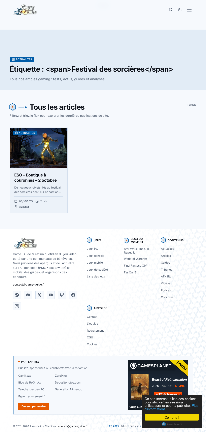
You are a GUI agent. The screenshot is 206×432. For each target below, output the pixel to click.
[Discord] (28, 295)
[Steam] (17, 295)
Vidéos (165, 283)
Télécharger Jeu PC (31, 389)
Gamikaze (24, 375)
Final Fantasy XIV (135, 265)
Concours (167, 297)
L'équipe (92, 323)
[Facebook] (73, 295)
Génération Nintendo (68, 389)
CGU (90, 337)
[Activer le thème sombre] (180, 10)
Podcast (166, 290)
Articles (166, 255)
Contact (92, 316)
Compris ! (172, 417)
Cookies (92, 344)
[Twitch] (62, 295)
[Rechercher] (171, 10)
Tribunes (166, 269)
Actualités (167, 248)
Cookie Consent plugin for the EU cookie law (172, 424)
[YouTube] (51, 295)
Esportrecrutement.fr (32, 396)
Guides (165, 262)
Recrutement (95, 330)
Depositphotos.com (67, 382)
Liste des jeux (96, 276)
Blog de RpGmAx (29, 382)
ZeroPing (61, 375)
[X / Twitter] (39, 295)
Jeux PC (92, 248)
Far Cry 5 (130, 272)
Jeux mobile (95, 262)
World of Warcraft (135, 258)
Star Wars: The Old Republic (136, 250)
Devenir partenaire (34, 406)
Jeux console (95, 255)
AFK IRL (166, 276)
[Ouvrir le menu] (189, 10)
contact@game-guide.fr (29, 284)
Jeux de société (97, 269)
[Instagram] (17, 306)
